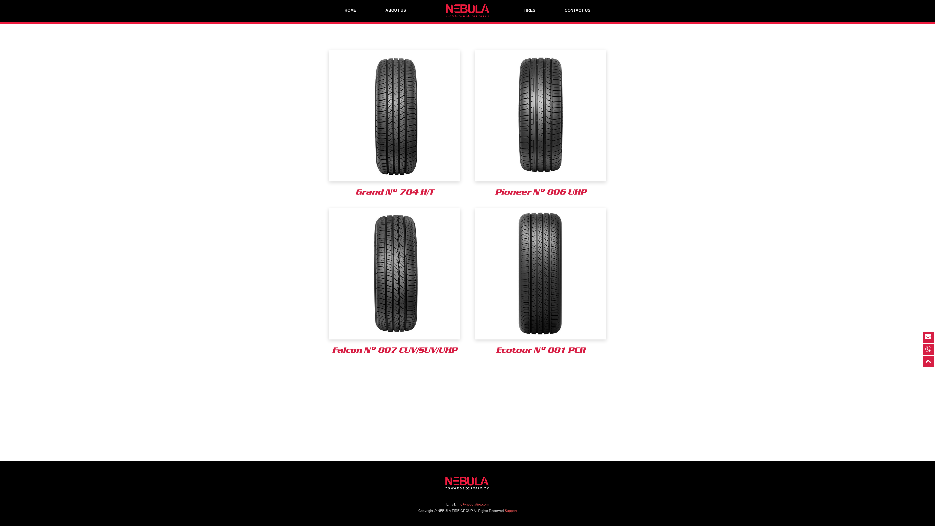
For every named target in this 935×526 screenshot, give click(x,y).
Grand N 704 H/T (394, 191)
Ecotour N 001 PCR (540, 349)
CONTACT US (577, 10)
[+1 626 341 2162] (928, 349)
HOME (350, 10)
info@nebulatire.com (473, 504)
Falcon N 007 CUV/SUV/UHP (394, 349)
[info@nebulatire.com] (928, 337)
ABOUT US (395, 10)
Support (511, 511)
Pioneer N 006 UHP (540, 191)
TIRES (529, 10)
